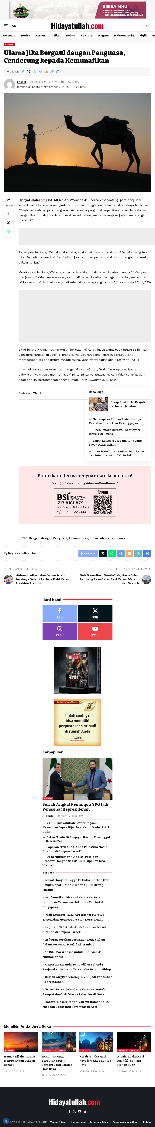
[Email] (46, 72)
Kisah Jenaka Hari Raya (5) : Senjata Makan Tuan (130, 1061)
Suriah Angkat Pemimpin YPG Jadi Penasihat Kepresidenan (75, 807)
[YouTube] (79, 1111)
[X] (95, 613)
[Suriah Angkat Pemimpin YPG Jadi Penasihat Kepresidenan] (77, 779)
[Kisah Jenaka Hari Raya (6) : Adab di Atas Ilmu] (96, 1042)
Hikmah (9, 45)
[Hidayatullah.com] (77, 25)
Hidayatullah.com (32, 200)
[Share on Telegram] (40, 72)
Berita (48, 798)
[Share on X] (28, 72)
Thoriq (21, 81)
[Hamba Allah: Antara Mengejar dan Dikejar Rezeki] (21, 1042)
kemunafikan (78, 538)
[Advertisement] (85, 316)
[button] (7, 25)
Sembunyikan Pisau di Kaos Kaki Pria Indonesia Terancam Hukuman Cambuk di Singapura (73, 902)
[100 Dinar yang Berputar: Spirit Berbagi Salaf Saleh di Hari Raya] (59, 1042)
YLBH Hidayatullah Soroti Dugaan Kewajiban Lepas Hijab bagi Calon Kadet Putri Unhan (76, 827)
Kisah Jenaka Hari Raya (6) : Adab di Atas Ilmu (95, 1061)
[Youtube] (95, 631)
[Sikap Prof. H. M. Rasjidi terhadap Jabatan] (98, 404)
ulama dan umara (112, 538)
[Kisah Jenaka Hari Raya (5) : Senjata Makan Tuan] (134, 1042)
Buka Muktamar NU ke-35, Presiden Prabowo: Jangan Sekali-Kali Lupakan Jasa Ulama (74, 861)
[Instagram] (60, 631)
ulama (94, 538)
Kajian (59, 1051)
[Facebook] (60, 613)
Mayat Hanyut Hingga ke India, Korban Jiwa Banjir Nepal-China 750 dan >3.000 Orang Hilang (76, 884)
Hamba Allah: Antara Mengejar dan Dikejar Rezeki (19, 1061)
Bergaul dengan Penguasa (48, 538)
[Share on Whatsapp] (34, 72)
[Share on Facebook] (22, 72)
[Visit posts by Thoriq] (9, 84)
